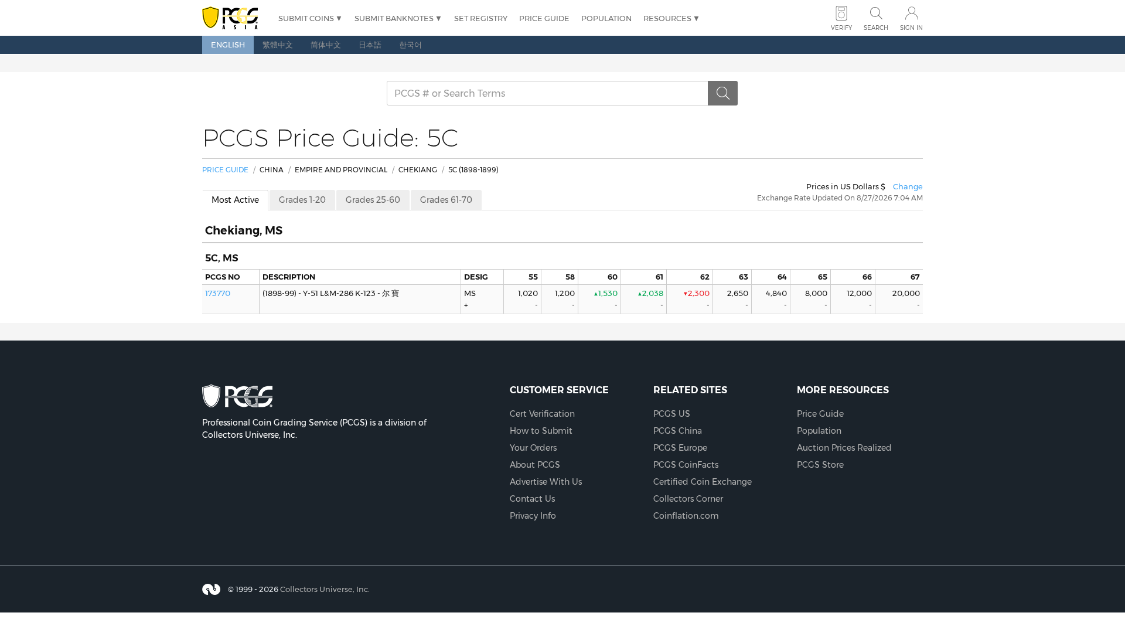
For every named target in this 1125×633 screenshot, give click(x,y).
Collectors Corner (688, 499)
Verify (841, 28)
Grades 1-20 (302, 200)
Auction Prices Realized (844, 448)
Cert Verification (542, 414)
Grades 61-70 (446, 200)
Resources (667, 18)
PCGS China (677, 431)
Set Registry (480, 18)
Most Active (235, 200)
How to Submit (541, 431)
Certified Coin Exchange (702, 482)
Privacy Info (533, 516)
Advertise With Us (546, 482)
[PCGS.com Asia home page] (234, 18)
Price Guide (544, 18)
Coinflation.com (686, 516)
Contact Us (532, 499)
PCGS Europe (680, 448)
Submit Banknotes (394, 18)
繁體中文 (277, 44)
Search (876, 28)
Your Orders (533, 448)
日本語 (370, 44)
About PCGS (535, 465)
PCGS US (671, 414)
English (228, 44)
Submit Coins (306, 18)
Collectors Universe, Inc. (325, 588)
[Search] (723, 93)
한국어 (410, 44)
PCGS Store (820, 465)
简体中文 (326, 44)
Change (908, 186)
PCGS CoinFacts (685, 465)
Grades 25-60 (373, 200)
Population (606, 18)
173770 (217, 293)
